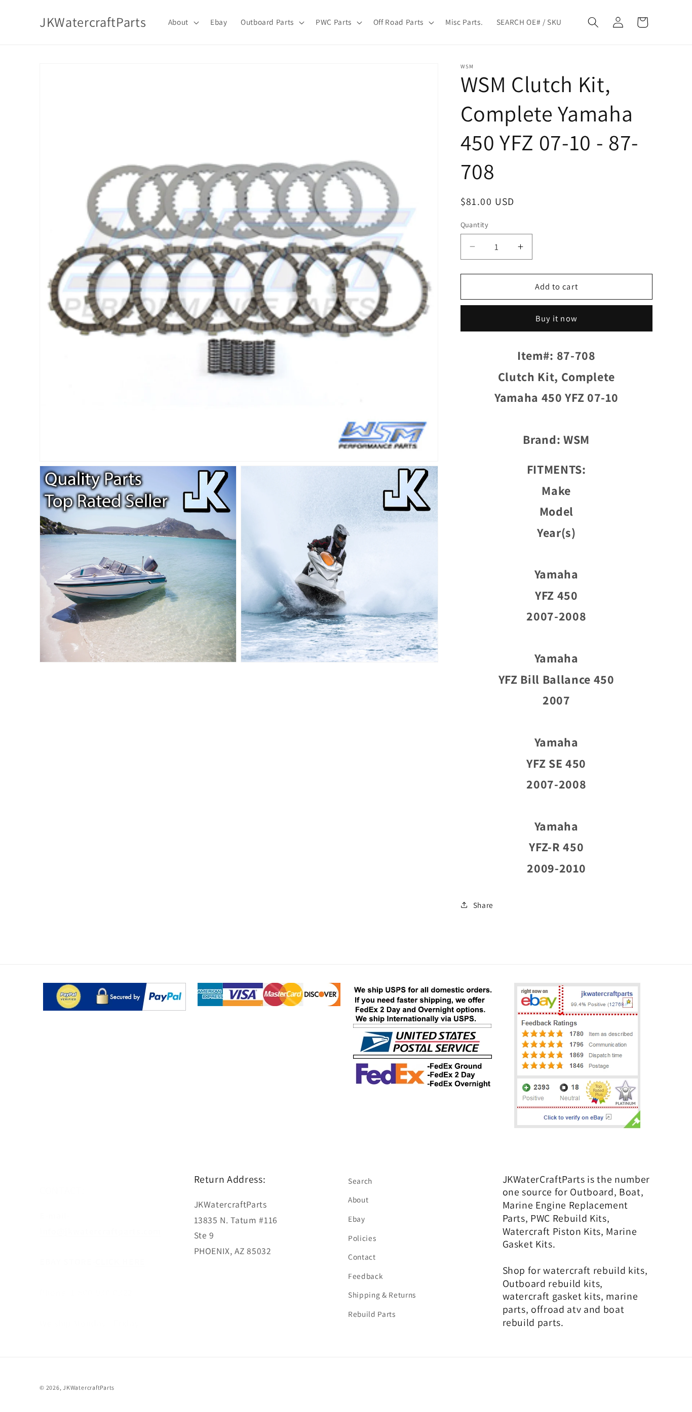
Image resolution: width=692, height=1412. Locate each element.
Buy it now (556, 318)
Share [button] (483, 905)
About (358, 1199)
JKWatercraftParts (88, 1388)
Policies (362, 1237)
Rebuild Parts (372, 1314)
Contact (362, 1257)
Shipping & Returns (382, 1295)
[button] (182, 22)
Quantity (474, 224)
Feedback (365, 1276)
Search (360, 1181)
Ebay (356, 1219)
